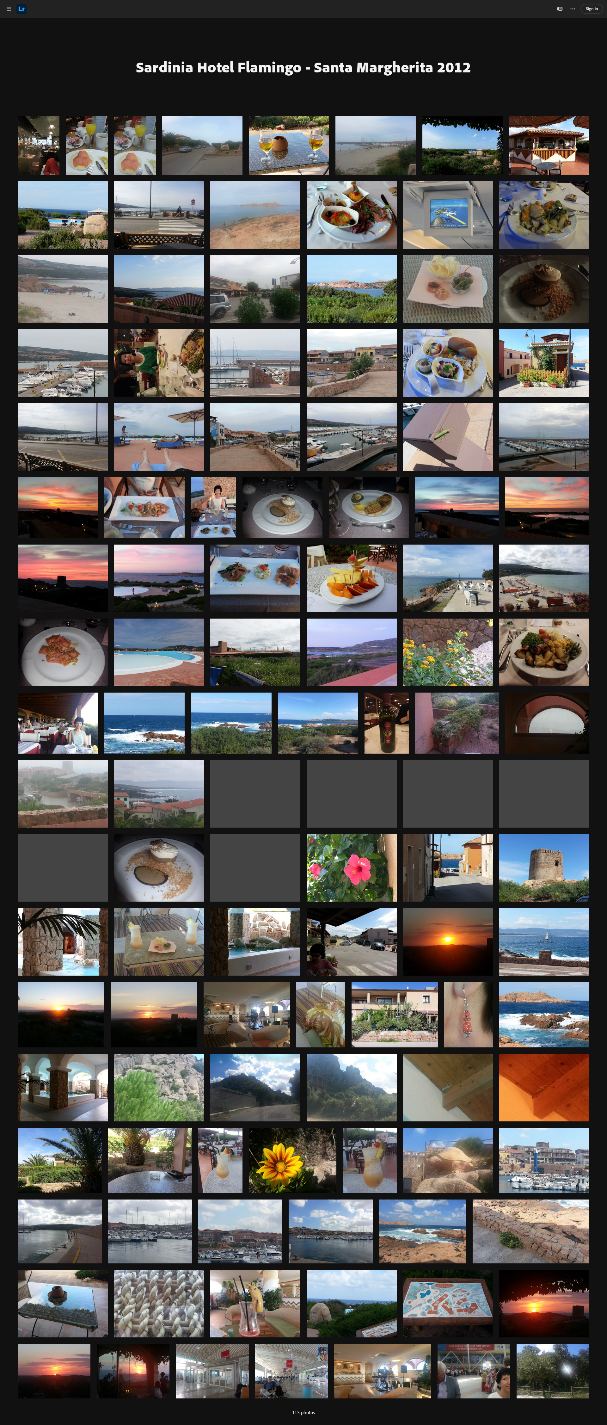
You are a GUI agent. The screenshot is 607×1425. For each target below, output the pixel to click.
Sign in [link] (592, 8)
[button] (9, 9)
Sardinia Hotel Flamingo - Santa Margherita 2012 (303, 66)
